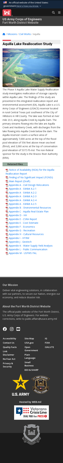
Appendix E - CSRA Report (23, 219)
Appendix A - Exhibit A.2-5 (22, 203)
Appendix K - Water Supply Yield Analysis (31, 245)
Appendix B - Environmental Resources (30, 207)
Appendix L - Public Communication (28, 249)
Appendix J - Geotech (20, 241)
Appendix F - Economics (22, 226)
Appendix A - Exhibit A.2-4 (22, 200)
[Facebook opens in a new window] (5, 329)
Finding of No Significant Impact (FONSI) (31, 177)
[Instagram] (11, 329)
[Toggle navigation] (57, 12)
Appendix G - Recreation (22, 230)
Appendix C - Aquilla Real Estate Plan (29, 211)
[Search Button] (52, 12)
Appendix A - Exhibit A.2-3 (22, 196)
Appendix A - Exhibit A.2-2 (22, 192)
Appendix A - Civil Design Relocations (29, 185)
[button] (29, 6)
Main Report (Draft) (19, 181)
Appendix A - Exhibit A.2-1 (22, 188)
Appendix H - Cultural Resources (26, 234)
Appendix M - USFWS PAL (23, 253)
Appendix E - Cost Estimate (23, 222)
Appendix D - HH (18, 215)
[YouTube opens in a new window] (18, 329)
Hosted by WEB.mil (30, 402)
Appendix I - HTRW (19, 238)
